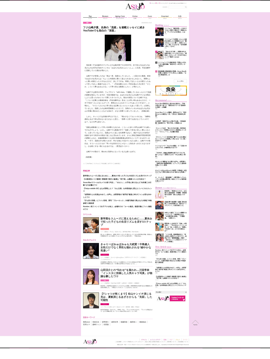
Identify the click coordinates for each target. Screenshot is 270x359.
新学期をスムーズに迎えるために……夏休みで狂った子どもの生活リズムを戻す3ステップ (126, 221)
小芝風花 (142, 257)
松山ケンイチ (120, 307)
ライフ (104, 228)
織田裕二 (133, 322)
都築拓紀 (142, 322)
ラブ (170, 339)
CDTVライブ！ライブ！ (132, 257)
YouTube (89, 163)
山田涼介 (124, 283)
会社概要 (118, 341)
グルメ (178, 339)
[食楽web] (171, 95)
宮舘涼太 (95, 322)
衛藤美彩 (124, 322)
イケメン (105, 254)
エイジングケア (155, 339)
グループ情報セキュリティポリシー (133, 341)
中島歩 (137, 307)
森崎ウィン (96, 324)
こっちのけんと (105, 259)
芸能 (105, 280)
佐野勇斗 (105, 322)
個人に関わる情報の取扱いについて (155, 341)
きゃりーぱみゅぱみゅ (117, 257)
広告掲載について (183, 341)
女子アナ (110, 163)
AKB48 (130, 283)
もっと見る (180, 81)
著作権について (171, 341)
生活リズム (118, 231)
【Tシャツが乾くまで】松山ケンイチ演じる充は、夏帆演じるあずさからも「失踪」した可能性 (126, 296)
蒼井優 (128, 307)
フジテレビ (96, 163)
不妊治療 (103, 163)
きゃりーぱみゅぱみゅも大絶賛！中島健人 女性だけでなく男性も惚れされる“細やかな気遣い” (126, 247)
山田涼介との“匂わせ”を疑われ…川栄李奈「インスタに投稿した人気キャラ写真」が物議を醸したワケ (126, 273)
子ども (112, 231)
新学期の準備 (126, 231)
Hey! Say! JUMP (115, 283)
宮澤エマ (86, 324)
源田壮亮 (114, 322)
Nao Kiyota (135, 231)
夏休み (106, 231)
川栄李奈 (107, 283)
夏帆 (132, 307)
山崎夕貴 (116, 163)
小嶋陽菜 (136, 283)
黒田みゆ (86, 322)
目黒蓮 (106, 324)
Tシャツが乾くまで (110, 307)
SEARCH (165, 7)
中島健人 (107, 257)
